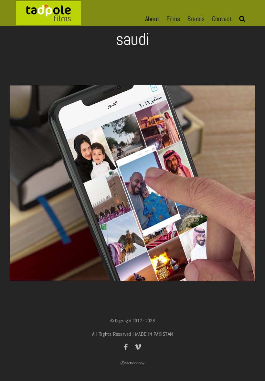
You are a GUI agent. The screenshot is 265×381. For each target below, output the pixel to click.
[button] (242, 19)
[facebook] (126, 347)
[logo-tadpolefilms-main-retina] (48, 3)
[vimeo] (138, 347)
